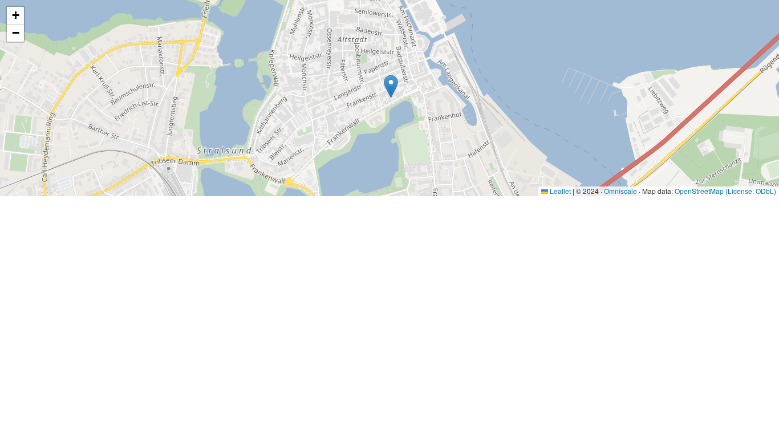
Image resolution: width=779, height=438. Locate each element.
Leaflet (559, 191)
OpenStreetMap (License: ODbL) (725, 191)
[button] (391, 86)
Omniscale (620, 191)
